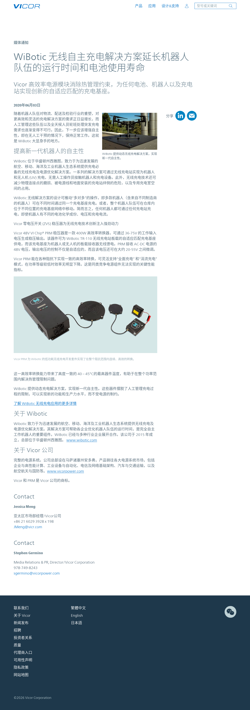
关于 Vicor (22, 615)
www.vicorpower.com (65, 471)
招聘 (17, 630)
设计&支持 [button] (170, 6)
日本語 (76, 623)
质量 (17, 645)
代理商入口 (23, 652)
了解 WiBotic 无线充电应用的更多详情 (45, 403)
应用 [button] (152, 6)
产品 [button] (138, 6)
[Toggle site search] (215, 6)
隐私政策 (21, 667)
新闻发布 (21, 623)
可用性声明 (23, 660)
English (77, 615)
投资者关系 (23, 638)
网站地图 (21, 675)
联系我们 (21, 608)
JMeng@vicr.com (28, 527)
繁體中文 (78, 608)
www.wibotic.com (81, 440)
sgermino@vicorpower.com (37, 573)
